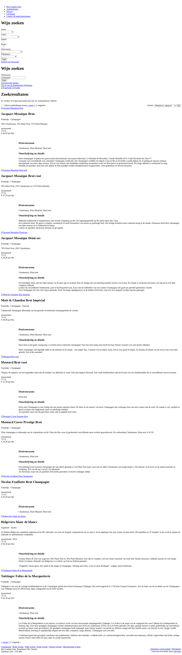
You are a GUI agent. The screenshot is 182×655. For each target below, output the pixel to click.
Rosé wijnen (42, 647)
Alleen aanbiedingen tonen (15, 105)
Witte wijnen (30, 647)
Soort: (3, 29)
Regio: (4, 44)
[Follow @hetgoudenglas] (16, 88)
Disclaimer (176, 649)
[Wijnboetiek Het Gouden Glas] (6, 88)
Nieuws (9, 11)
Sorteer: (150, 105)
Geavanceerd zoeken (10, 83)
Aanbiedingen (12, 9)
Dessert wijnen (55, 647)
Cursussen (10, 14)
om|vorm (177, 651)
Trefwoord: (6, 75)
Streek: (4, 39)
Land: (3, 34)
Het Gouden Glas (13, 7)
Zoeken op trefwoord (10, 62)
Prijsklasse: (5, 54)
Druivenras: (6, 49)
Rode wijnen (18, 647)
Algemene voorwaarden (160, 649)
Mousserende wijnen (71, 647)
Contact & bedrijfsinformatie (18, 16)
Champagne (6, 647)
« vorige (30, 105)
